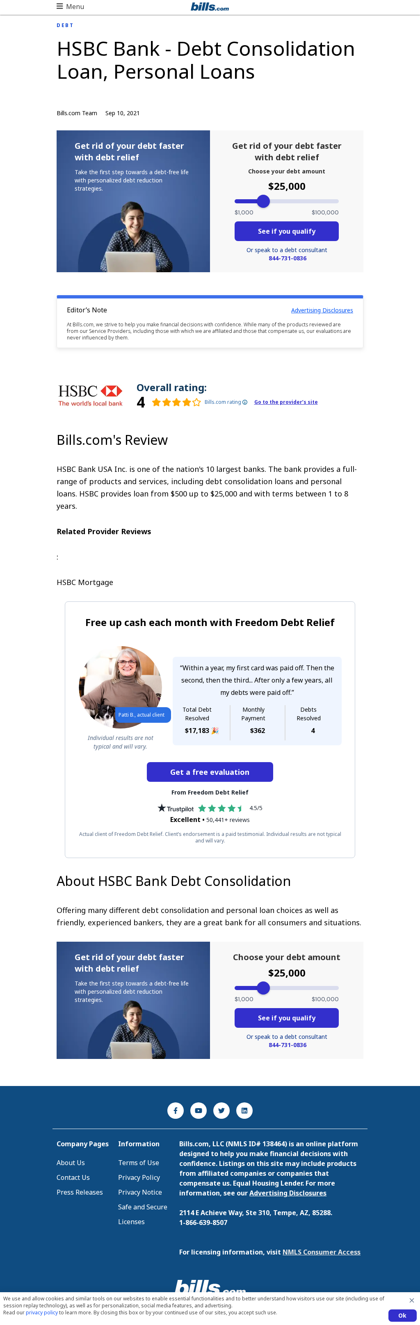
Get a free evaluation (209, 772)
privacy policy (42, 1312)
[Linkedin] (244, 1110)
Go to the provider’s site (286, 402)
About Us (71, 1162)
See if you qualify (286, 231)
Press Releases (80, 1192)
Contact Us (73, 1177)
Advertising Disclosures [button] (322, 310)
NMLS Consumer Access (322, 1252)
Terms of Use (138, 1162)
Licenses (131, 1221)
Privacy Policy (139, 1177)
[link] (169, 402)
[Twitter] (221, 1110)
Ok (402, 1315)
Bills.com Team (77, 113)
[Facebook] (175, 1110)
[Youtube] (198, 1110)
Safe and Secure (142, 1206)
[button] (70, 6)
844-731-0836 (287, 258)
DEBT (65, 25)
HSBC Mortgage (85, 582)
